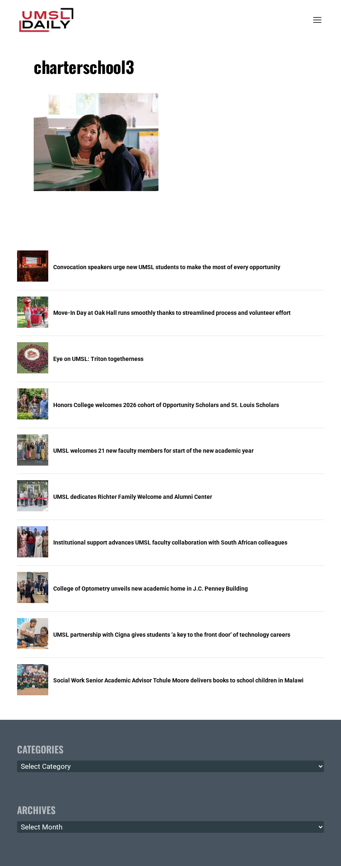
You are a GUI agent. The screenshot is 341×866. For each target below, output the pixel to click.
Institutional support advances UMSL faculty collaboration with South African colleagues (170, 542)
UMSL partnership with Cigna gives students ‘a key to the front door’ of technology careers (171, 634)
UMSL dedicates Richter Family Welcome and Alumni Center (132, 496)
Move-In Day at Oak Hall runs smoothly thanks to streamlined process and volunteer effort (172, 312)
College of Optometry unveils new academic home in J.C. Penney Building (150, 588)
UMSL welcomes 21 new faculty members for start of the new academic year (153, 450)
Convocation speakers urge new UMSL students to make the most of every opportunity (166, 267)
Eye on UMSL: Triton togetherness (98, 359)
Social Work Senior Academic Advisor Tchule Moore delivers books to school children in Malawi (178, 680)
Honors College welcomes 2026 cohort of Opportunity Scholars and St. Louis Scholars (166, 405)
